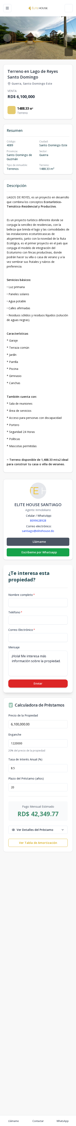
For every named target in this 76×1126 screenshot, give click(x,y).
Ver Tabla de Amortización (38, 843)
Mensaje (14, 647)
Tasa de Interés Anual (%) (25, 759)
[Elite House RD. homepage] (38, 8)
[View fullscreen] (69, 52)
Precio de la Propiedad (23, 715)
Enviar (38, 683)
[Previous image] (7, 38)
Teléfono (15, 612)
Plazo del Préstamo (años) (26, 778)
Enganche (14, 734)
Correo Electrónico (21, 630)
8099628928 (38, 520)
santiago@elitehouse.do (38, 531)
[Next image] (69, 38)
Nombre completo (21, 595)
